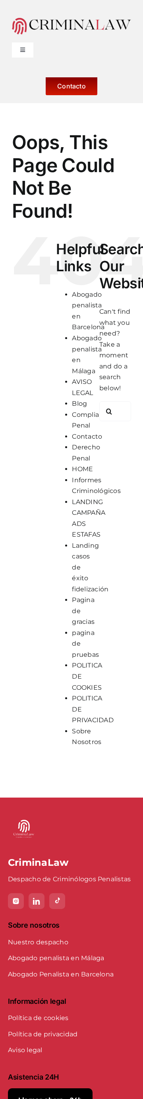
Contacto (87, 436)
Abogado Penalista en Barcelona (61, 974)
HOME (82, 469)
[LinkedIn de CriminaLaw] (36, 901)
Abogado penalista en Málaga (56, 958)
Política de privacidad (42, 1034)
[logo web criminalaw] (71, 21)
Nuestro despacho (38, 942)
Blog (79, 403)
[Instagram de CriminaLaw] (16, 901)
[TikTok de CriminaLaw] (57, 901)
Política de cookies (38, 1018)
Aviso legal (25, 1050)
